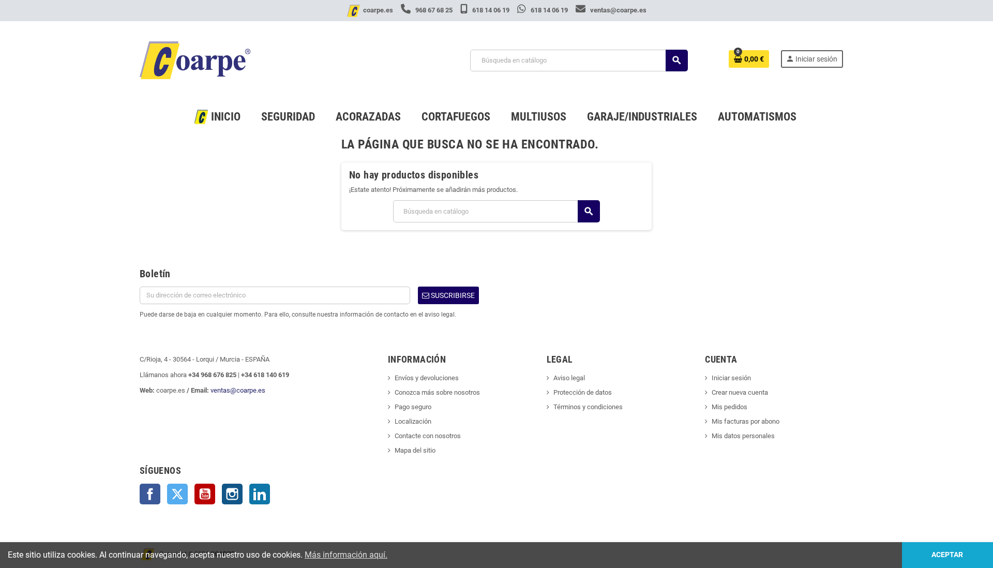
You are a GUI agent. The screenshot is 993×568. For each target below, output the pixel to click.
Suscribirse (452, 295)
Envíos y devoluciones (427, 378)
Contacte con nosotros (428, 436)
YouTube (204, 494)
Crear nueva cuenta (740, 392)
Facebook (150, 494)
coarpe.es (378, 10)
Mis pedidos (729, 407)
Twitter (177, 494)
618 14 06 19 (491, 10)
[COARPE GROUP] (195, 60)
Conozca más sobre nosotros (437, 392)
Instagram (232, 494)
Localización (413, 421)
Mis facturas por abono (745, 421)
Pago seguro (413, 407)
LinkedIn (259, 494)
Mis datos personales (743, 436)
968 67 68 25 (434, 10)
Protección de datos (582, 392)
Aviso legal (569, 378)
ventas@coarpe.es (617, 10)
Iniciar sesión (731, 378)
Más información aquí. (346, 555)
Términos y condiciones (588, 407)
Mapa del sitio (415, 450)
